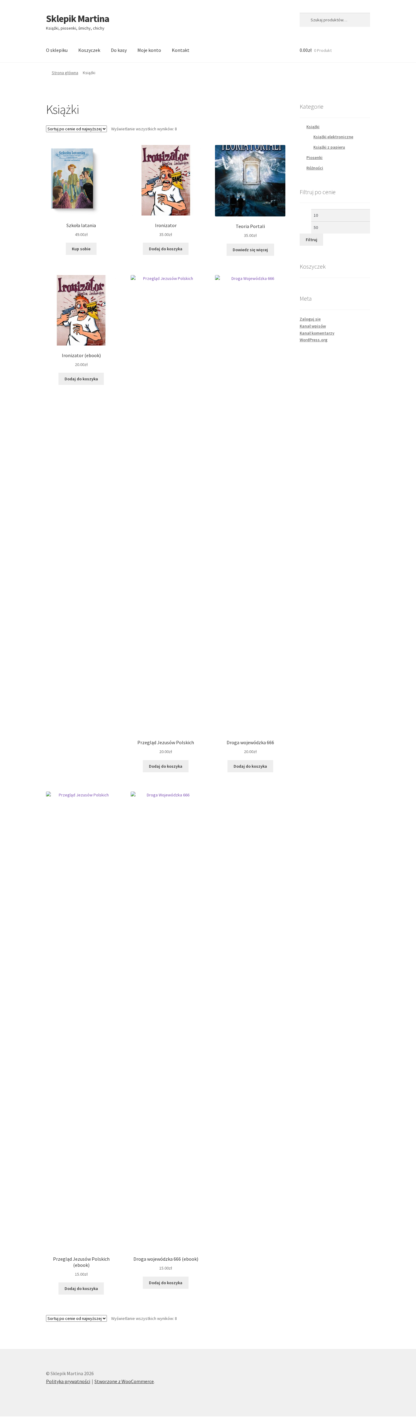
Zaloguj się (310, 319)
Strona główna (65, 72)
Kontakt (180, 50)
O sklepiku (57, 50)
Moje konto (149, 50)
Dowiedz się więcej (250, 249)
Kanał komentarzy (317, 333)
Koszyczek (89, 50)
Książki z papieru (329, 147)
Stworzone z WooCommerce (124, 1381)
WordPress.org (313, 339)
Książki (312, 126)
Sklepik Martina (77, 19)
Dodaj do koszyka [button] (165, 249)
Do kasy (119, 50)
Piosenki (314, 157)
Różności (314, 168)
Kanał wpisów (313, 326)
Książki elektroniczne (333, 137)
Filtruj (311, 239)
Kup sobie (81, 249)
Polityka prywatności (68, 1381)
